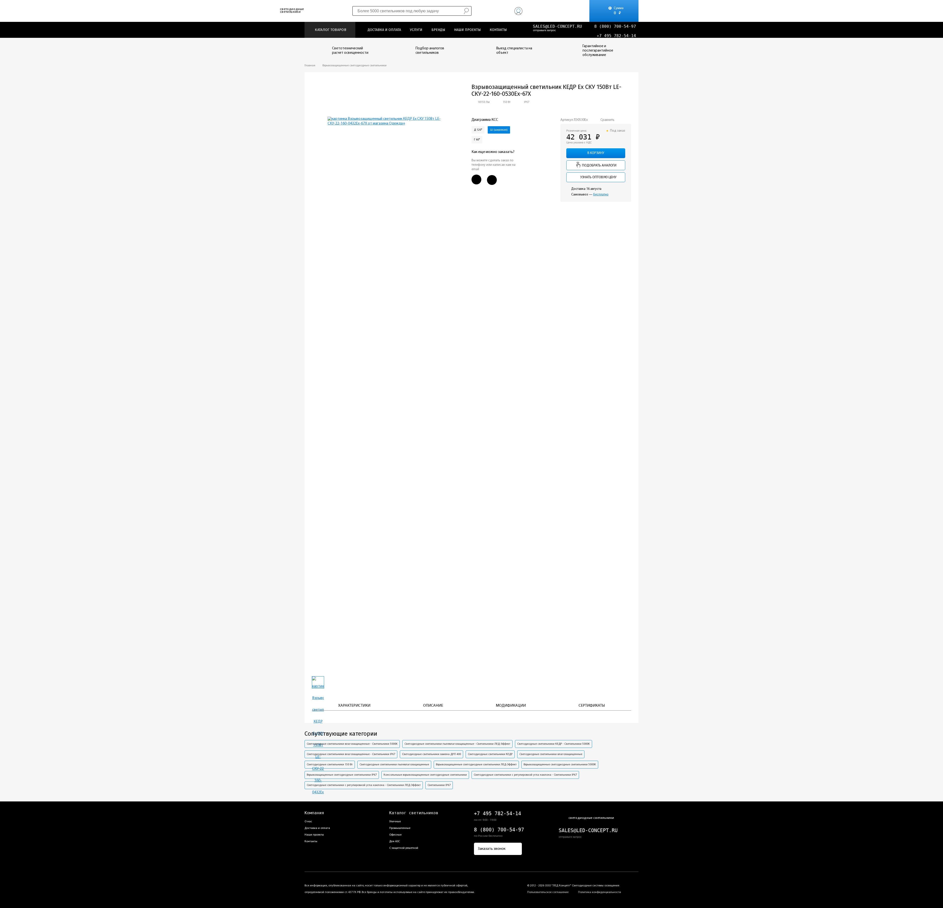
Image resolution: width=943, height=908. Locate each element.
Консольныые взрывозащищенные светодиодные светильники (425, 774)
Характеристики (354, 706)
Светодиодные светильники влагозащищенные (550, 754)
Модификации (511, 706)
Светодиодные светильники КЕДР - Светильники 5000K (553, 744)
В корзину (595, 153)
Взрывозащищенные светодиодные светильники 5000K (560, 764)
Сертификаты (592, 706)
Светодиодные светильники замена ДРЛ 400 (431, 754)
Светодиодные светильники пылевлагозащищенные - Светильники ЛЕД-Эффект (457, 744)
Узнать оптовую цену (598, 177)
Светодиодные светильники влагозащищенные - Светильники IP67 (351, 754)
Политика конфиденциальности (599, 892)
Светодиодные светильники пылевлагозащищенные (394, 764)
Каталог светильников (413, 813)
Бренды (438, 30)
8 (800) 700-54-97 (615, 26)
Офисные (395, 834)
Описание (433, 706)
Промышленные (399, 828)
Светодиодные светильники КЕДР (490, 754)
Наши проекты (467, 30)
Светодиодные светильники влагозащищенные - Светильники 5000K (352, 744)
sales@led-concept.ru (557, 26)
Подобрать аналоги (598, 165)
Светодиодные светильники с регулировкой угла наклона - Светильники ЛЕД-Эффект (364, 785)
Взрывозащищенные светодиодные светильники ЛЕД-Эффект (476, 764)
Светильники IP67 (439, 785)
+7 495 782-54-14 (616, 35)
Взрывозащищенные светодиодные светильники (354, 65)
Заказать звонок (491, 849)
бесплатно (601, 194)
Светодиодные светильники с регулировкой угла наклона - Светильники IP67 (525, 774)
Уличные (395, 821)
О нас (308, 821)
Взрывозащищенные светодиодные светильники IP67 (342, 774)
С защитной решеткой (403, 848)
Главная (310, 65)
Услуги (416, 30)
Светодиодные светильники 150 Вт (330, 764)
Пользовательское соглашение (548, 892)
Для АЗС (394, 841)
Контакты (498, 30)
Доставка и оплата (384, 30)
